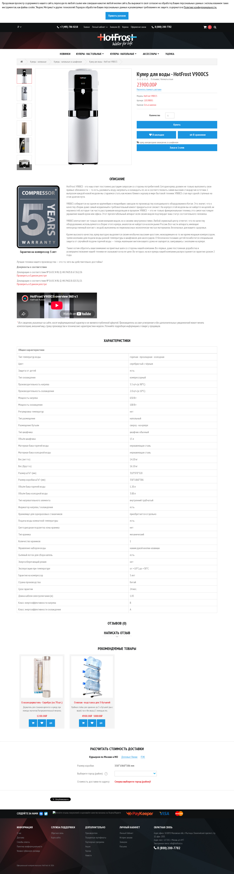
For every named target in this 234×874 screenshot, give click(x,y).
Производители (91, 833)
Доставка (20, 837)
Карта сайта (55, 837)
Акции (87, 846)
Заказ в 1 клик (177, 147)
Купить (177, 124)
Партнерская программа (94, 842)
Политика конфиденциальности (29, 846)
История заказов (126, 837)
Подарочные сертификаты (95, 837)
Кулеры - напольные (122, 54)
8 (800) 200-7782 (163, 26)
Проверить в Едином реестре (32, 275)
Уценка (169, 54)
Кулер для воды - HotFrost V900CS (103, 61)
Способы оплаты (23, 842)
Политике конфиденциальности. (200, 7)
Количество (154, 115)
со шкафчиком (172, 142)
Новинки (65, 54)
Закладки (123, 842)
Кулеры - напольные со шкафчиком (68, 61)
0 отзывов (155, 79)
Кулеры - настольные (88, 54)
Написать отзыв (167, 79)
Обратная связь (57, 833)
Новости (88, 855)
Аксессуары (150, 54)
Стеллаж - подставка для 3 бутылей (92, 702)
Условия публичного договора (28, 851)
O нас (19, 833)
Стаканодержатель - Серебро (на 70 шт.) (42, 702)
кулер (142, 142)
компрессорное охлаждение (155, 142)
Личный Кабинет (126, 833)
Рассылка (123, 846)
